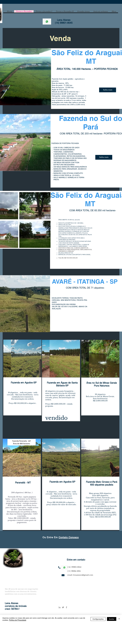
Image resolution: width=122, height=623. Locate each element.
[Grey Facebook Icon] (66, 607)
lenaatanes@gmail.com (83, 575)
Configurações (98, 619)
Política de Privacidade (17, 620)
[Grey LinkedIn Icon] (59, 607)
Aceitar (111, 619)
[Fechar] (119, 619)
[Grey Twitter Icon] (63, 607)
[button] (25, 359)
